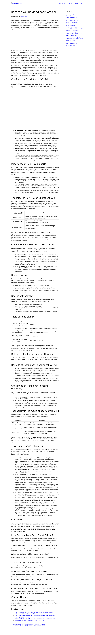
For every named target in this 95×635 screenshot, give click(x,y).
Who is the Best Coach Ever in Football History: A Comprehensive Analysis (34, 612)
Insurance (79, 28)
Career (68, 15)
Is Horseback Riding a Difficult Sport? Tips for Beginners (29, 613)
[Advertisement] (35, 40)
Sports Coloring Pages (77, 37)
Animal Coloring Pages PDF (72, 14)
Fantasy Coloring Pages (71, 25)
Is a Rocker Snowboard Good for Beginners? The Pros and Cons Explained (29, 625)
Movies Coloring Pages (71, 32)
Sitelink (82, 633)
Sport (68, 37)
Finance (69, 27)
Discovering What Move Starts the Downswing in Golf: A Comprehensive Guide (35, 618)
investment (69, 30)
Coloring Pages (62, 3)
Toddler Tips (70, 40)
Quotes (70, 3)
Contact (77, 633)
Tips (81, 3)
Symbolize (69, 38)
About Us (64, 633)
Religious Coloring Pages (72, 35)
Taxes (75, 38)
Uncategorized (70, 41)
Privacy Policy (71, 633)
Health (75, 27)
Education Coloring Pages (72, 23)
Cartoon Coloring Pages (72, 17)
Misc (75, 30)
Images (76, 3)
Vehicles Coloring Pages (71, 43)
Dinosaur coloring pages (72, 22)
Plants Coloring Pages (71, 33)
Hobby (68, 28)
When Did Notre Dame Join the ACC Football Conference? (30, 620)
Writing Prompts (70, 45)
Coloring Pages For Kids (72, 20)
